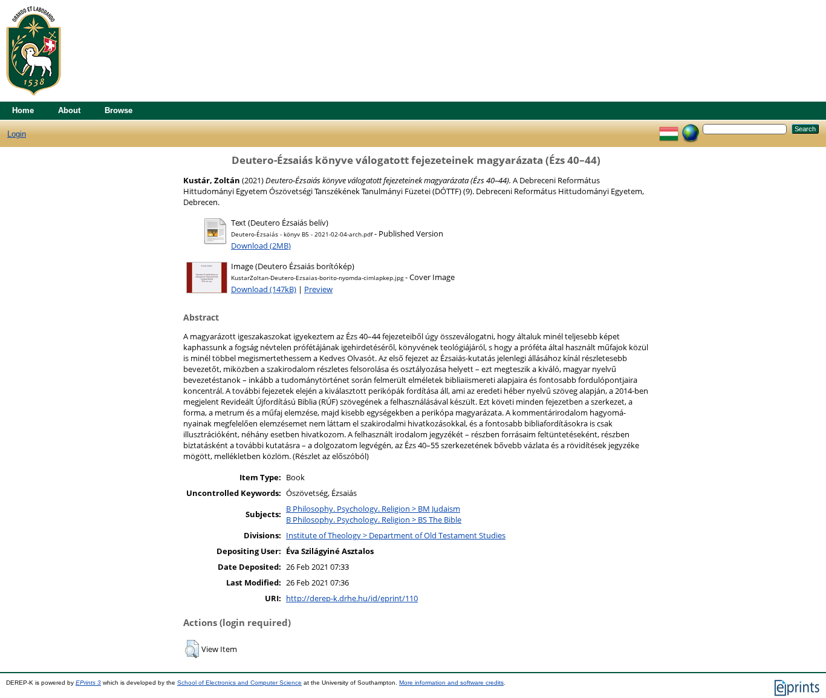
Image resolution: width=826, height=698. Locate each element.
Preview (318, 289)
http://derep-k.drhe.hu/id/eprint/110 (352, 598)
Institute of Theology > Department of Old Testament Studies (396, 535)
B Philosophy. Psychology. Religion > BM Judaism (373, 508)
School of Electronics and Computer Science (239, 682)
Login (16, 134)
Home (23, 110)
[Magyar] (668, 128)
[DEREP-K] (33, 98)
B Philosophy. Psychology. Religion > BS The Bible (373, 519)
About (69, 110)
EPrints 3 (88, 682)
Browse (118, 110)
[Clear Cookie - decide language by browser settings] (690, 128)
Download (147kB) (263, 289)
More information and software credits (451, 682)
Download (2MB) (261, 245)
